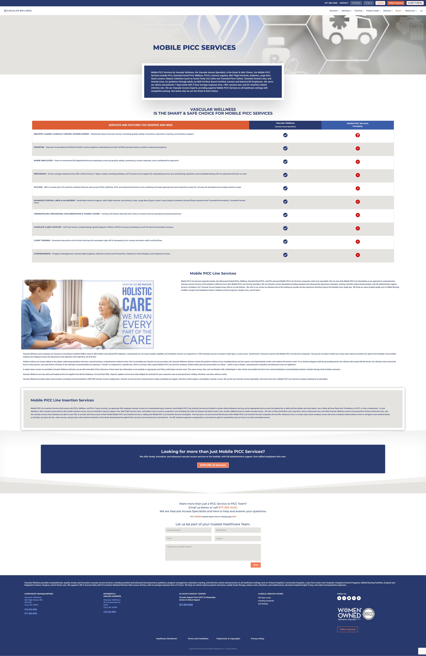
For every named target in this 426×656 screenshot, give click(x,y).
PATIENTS (368, 3)
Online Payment (396, 3)
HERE (234, 517)
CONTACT (344, 3)
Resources (410, 11)
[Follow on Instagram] (359, 598)
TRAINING (197, 517)
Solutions (346, 11)
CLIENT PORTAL (415, 3)
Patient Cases (372, 11)
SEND (255, 565)
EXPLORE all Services (213, 465)
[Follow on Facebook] (344, 598)
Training (358, 11)
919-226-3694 (31, 609)
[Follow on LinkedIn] (339, 598)
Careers (380, 3)
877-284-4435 (331, 3)
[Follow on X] (354, 598)
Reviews (387, 11)
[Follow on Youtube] (349, 598)
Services (333, 11)
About (398, 11)
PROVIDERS (356, 3)
